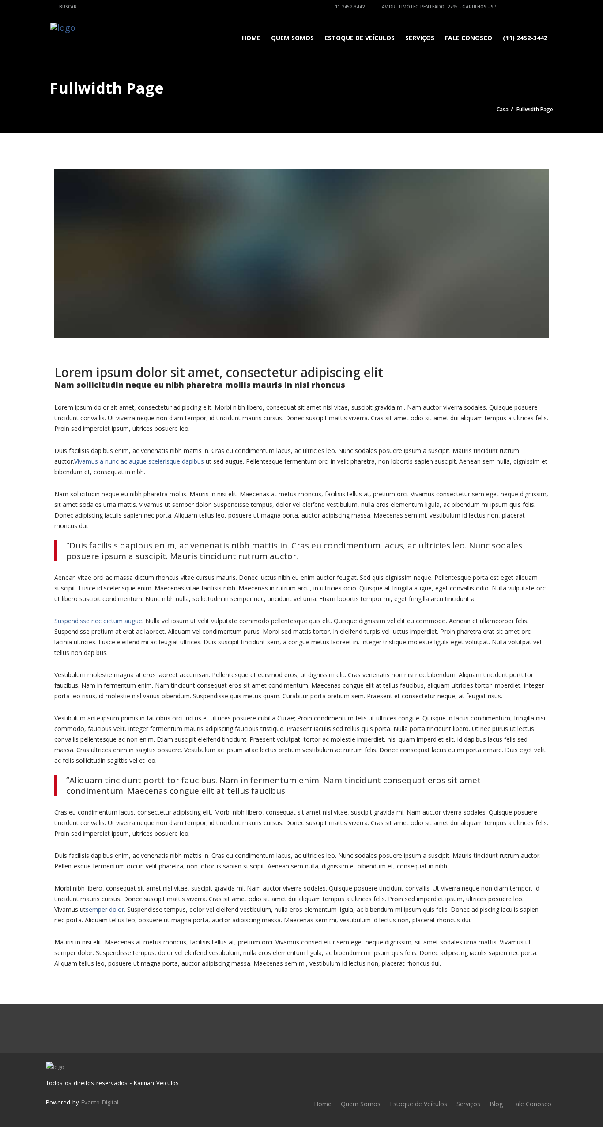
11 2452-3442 (349, 7)
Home (251, 38)
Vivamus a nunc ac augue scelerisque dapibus (139, 461)
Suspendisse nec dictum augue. (98, 621)
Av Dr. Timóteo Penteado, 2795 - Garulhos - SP (439, 7)
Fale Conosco (468, 38)
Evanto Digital (99, 1102)
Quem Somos (292, 38)
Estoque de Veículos (359, 38)
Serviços (419, 38)
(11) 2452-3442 (525, 38)
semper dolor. (105, 909)
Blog (496, 1104)
